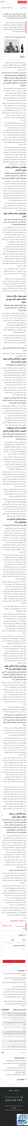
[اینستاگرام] (19, 1100)
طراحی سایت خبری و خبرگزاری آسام (12, 1097)
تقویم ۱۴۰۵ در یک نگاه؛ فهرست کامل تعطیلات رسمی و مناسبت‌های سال (14, 1064)
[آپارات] (8, 1100)
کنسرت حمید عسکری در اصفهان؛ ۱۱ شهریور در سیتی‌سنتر (14, 994)
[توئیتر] (9, 926)
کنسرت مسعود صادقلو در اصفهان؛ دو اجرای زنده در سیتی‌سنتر (15, 1005)
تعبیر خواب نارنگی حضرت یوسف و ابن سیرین (16, 1068)
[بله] (6, 1100)
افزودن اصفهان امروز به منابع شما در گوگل (15, 37)
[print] (3, 926)
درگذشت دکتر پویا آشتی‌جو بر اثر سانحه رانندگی (16, 1075)
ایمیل (12, 940)
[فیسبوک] (8, 926)
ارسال (14, 961)
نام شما (23, 940)
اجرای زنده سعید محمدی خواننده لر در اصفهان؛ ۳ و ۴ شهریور (15, 998)
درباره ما (11, 1091)
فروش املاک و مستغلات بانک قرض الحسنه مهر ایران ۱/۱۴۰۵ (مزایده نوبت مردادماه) (15, 979)
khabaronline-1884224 (16, 921)
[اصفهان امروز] (22, 1)
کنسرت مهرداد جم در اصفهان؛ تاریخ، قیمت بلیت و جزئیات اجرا (14, 983)
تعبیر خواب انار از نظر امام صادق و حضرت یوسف (16, 1061)
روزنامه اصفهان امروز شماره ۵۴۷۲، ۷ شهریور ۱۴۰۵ (15, 989)
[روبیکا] (11, 1100)
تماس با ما (16, 1091)
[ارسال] (5, 926)
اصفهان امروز (14, 1108)
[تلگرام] (11, 926)
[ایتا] (13, 1100)
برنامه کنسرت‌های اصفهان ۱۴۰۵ (19, 987)
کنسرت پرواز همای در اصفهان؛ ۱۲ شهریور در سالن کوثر (15, 1001)
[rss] (21, 1100)
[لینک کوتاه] (6, 926)
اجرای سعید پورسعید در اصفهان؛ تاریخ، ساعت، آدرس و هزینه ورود (14, 974)
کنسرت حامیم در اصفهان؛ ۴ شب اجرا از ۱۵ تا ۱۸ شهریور (14, 992)
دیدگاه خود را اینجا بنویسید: (19, 945)
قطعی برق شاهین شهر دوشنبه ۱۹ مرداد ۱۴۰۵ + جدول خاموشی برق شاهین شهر (14, 1071)
